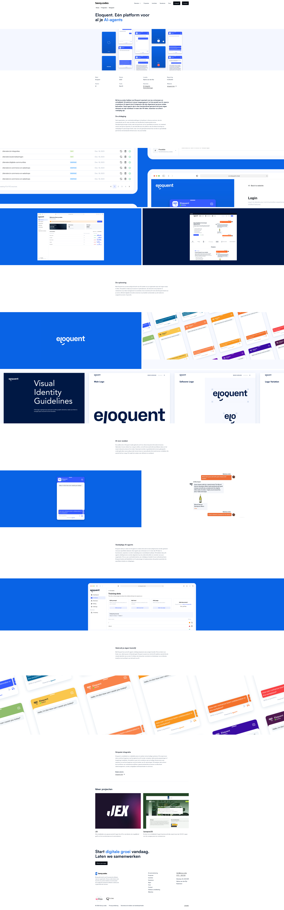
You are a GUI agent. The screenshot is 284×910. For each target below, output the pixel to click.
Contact (185, 3)
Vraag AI (176, 3)
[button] (142, 49)
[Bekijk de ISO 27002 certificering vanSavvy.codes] (110, 898)
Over (169, 3)
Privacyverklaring (113, 905)
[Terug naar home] (102, 3)
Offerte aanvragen (101, 863)
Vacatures (162, 3)
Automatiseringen (148, 88)
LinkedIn (186, 905)
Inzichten (154, 3)
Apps (149, 882)
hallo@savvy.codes (181, 873)
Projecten (146, 3)
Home (97, 7)
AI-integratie (146, 86)
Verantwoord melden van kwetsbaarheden (132, 905)
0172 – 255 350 (180, 875)
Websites (150, 892)
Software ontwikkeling (154, 889)
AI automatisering (153, 873)
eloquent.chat (171, 86)
